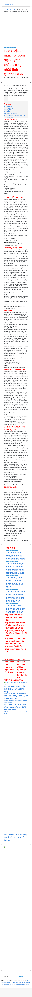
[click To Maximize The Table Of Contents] (6, 98)
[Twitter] (0, 985)
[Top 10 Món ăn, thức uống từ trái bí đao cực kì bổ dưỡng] (16, 713)
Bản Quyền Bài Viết (8, 984)
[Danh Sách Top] (8, 4)
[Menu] (2, 5)
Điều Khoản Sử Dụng (19, 984)
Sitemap (13, 982)
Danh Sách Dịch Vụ (12, 10)
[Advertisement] (16, 29)
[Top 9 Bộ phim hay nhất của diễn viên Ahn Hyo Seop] (16, 684)
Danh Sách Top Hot (6, 982)
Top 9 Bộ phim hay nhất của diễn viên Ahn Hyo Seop (14, 689)
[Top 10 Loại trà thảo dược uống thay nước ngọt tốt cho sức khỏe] (16, 702)
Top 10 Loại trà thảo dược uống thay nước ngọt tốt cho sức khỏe (15, 707)
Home (5, 10)
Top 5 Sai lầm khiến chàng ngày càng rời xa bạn (15, 608)
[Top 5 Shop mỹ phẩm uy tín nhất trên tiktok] (15, 693)
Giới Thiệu (18, 982)
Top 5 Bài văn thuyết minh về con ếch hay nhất (15, 555)
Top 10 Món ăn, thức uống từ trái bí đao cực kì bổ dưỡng (15, 837)
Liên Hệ (27, 984)
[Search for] (30, 5)
